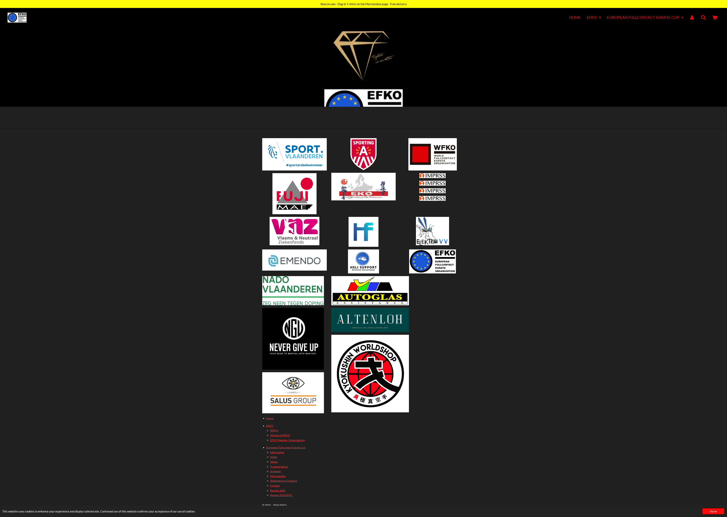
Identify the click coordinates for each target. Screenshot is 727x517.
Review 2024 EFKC (281, 495)
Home (269, 418)
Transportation (279, 466)
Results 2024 (277, 490)
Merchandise (277, 476)
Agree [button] (713, 511)
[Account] (692, 17)
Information (277, 452)
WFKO (274, 430)
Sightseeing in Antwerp (283, 480)
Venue (274, 461)
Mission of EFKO (280, 435)
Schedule (275, 471)
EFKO (269, 425)
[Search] (703, 17)
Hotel (273, 457)
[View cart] (714, 17)
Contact (275, 485)
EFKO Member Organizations (287, 440)
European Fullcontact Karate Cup (286, 447)
